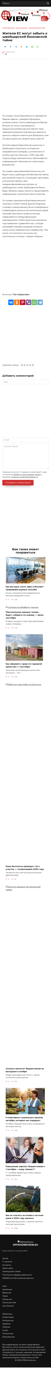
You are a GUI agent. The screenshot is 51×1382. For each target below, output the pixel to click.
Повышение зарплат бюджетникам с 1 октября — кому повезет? (25, 1167)
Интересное (8, 1320)
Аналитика (7, 1289)
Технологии (7, 1334)
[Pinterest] (22, 302)
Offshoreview (8, 28)
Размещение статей (11, 1271)
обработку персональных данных (26, 474)
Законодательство (36, 28)
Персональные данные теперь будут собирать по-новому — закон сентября (25, 615)
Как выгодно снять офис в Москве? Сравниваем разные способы (25, 588)
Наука (5, 1296)
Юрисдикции (21, 28)
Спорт (5, 1330)
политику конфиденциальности (25, 477)
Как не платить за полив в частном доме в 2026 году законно (24, 1216)
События (6, 1327)
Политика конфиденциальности (17, 1275)
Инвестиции (8, 1317)
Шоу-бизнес (8, 1306)
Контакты (6, 1265)
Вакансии (6, 1293)
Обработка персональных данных (18, 1278)
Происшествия (9, 1302)
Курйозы (6, 1324)
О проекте (7, 1262)
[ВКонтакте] (11, 302)
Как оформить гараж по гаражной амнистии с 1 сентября (24, 665)
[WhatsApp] (34, 302)
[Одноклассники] (16, 302)
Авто (4, 1286)
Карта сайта (7, 1268)
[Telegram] (40, 302)
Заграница (7, 1314)
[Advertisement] (25, 88)
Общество (7, 1299)
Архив (5, 1258)
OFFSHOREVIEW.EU (25, 1244)
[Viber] (28, 302)
